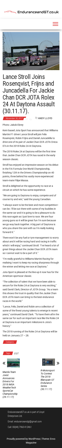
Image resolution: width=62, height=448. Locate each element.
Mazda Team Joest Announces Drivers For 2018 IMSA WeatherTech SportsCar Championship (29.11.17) (10, 384)
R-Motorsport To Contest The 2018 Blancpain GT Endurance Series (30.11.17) (48, 380)
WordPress (34, 438)
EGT (16, 353)
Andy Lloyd (45, 118)
